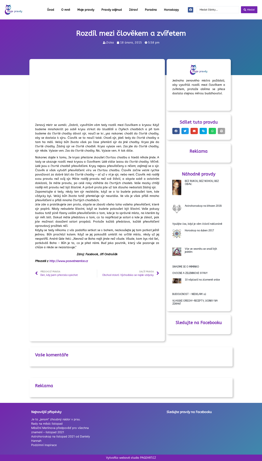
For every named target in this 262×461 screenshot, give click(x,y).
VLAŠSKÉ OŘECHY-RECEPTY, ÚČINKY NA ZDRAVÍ (195, 302)
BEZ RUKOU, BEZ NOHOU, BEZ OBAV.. (202, 183)
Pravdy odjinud (111, 9)
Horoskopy (171, 9)
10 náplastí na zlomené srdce (202, 279)
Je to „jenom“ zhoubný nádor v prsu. (55, 419)
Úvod (50, 9)
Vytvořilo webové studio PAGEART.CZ (131, 457)
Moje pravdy (85, 9)
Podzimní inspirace (44, 445)
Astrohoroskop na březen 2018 (203, 205)
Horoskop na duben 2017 (199, 230)
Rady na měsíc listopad (47, 423)
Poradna (151, 9)
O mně (65, 9)
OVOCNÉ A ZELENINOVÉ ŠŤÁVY (190, 273)
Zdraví (133, 9)
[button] (176, 131)
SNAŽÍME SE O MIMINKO (185, 266)
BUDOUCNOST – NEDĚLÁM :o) (189, 294)
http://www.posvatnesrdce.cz (68, 261)
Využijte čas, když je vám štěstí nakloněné (197, 223)
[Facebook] (190, 9)
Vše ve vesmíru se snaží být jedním (201, 250)
